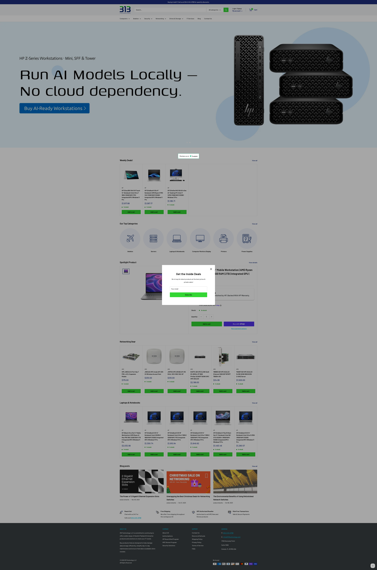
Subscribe (188, 295)
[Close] (211, 268)
